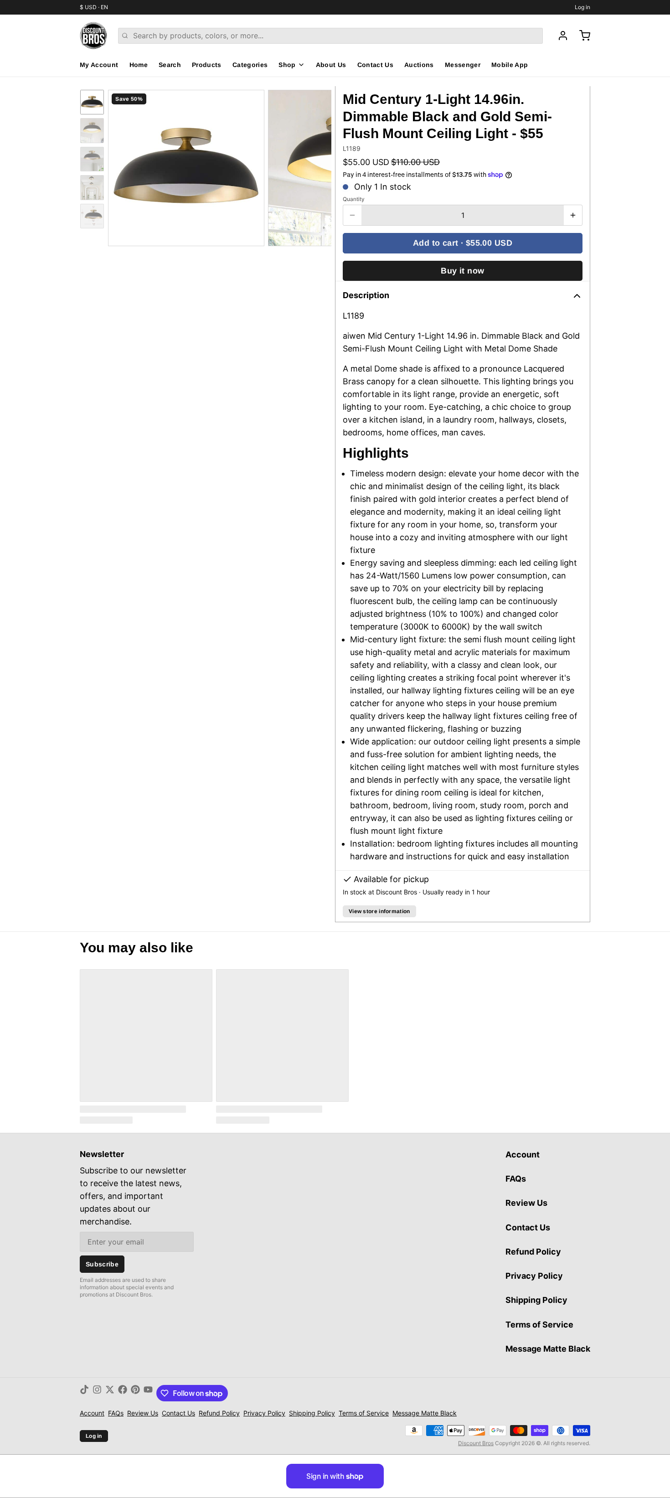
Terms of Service (539, 1324)
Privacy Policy (534, 1276)
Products (207, 64)
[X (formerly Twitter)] (109, 1393)
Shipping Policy (536, 1300)
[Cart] (581, 35)
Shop (286, 64)
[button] (462, 243)
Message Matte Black (547, 1348)
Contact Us (375, 64)
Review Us (526, 1203)
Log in (582, 7)
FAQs (515, 1178)
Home (138, 64)
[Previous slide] (122, 166)
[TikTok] (84, 1393)
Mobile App (509, 64)
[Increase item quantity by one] (573, 215)
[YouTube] (148, 1393)
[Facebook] (122, 1393)
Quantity (354, 199)
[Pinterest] (135, 1393)
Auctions (419, 64)
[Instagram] (97, 1393)
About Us (331, 64)
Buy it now (462, 270)
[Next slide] (317, 166)
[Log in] (559, 35)
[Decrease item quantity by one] (352, 215)
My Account (99, 64)
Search (170, 64)
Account (522, 1154)
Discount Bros (476, 1443)
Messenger (462, 64)
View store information (379, 911)
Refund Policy (533, 1251)
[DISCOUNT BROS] (93, 35)
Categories (250, 64)
